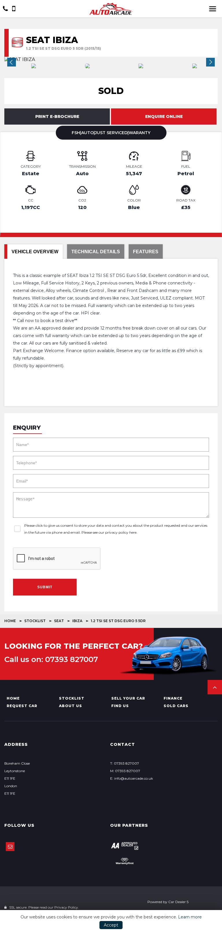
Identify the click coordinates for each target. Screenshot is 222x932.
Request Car (22, 706)
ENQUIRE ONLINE (164, 116)
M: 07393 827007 (125, 771)
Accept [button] (111, 925)
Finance (173, 698)
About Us (70, 706)
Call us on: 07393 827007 (51, 659)
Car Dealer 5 (178, 902)
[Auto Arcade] (111, 9)
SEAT (59, 621)
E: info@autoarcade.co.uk (131, 778)
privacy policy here (120, 532)
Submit (44, 587)
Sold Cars (176, 706)
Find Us (120, 706)
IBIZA (77, 621)
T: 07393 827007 (124, 763)
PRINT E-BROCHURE (57, 116)
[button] (215, 687)
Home (10, 621)
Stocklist (35, 621)
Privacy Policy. (66, 907)
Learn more (190, 917)
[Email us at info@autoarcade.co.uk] (10, 846)
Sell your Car (128, 698)
